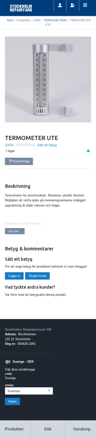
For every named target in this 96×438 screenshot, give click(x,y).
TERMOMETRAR (55, 20)
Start (10, 20)
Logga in (14, 276)
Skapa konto (38, 276)
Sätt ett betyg (47, 145)
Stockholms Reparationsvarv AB (28, 329)
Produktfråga (21, 161)
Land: (8, 374)
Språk (9, 385)
